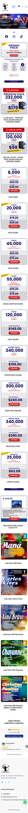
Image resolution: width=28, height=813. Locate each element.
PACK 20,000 (13, 233)
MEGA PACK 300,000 (13, 411)
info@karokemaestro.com (10, 796)
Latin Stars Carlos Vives (13, 599)
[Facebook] (6, 36)
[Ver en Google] (3, 744)
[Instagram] (14, 36)
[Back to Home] (5, 6)
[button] (1, 746)
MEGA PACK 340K (13, 446)
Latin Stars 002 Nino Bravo (13, 634)
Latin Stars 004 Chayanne (13, 670)
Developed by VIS (24, 812)
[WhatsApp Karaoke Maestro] (25, 802)
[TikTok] (21, 36)
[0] (18, 7)
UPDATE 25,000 (13, 482)
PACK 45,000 (13, 268)
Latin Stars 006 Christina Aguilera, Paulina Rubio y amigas (13, 708)
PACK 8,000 (13, 197)
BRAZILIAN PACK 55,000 (13, 304)
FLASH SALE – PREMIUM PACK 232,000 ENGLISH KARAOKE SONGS (13, 120)
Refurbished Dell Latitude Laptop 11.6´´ (13, 527)
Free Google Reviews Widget (14, 754)
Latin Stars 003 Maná (13, 563)
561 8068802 (6, 794)
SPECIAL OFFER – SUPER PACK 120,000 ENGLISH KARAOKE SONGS (13, 159)
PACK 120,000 (13, 339)
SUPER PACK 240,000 (13, 375)
